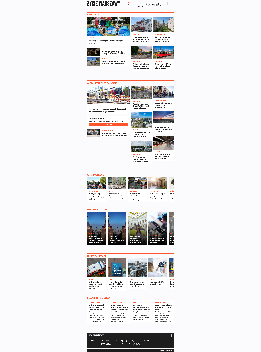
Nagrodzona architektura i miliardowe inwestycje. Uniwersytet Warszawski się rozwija (116, 240)
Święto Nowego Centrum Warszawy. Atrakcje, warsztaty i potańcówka (163, 39)
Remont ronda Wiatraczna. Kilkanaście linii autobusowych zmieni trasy (141, 134)
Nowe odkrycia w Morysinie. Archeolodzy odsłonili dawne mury (117, 196)
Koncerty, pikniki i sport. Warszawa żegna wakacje (106, 41)
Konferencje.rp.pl (126, 343)
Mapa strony (147, 338)
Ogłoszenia (116, 340)
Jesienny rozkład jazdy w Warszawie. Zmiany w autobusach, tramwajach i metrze (141, 66)
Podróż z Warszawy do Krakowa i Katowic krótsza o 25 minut (163, 130)
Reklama (116, 338)
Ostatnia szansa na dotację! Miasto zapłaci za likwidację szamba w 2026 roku (119, 307)
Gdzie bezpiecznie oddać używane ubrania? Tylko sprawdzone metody (97, 307)
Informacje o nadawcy (106, 343)
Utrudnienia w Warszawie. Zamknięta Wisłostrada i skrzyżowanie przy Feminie (141, 106)
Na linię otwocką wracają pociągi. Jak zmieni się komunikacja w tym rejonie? (107, 110)
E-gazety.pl (135, 340)
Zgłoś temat (108, 124)
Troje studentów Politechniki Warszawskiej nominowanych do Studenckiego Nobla (136, 240)
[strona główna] (103, 3)
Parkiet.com (125, 340)
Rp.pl (123, 338)
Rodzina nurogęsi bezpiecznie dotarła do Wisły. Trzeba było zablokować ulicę (114, 134)
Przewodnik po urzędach (99, 298)
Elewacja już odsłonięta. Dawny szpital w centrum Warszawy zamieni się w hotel (141, 39)
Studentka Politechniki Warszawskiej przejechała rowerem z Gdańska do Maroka (114, 63)
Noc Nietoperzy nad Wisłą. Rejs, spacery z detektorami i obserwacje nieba (113, 53)
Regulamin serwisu (105, 341)
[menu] (172, 3)
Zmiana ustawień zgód (106, 340)
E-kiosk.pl (135, 338)
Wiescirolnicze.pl (126, 341)
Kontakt (92, 340)
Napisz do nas (94, 341)
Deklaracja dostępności (106, 344)
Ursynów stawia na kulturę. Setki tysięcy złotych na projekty (163, 307)
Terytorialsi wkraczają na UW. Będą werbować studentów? (157, 240)
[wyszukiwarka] (168, 3)
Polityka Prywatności (105, 338)
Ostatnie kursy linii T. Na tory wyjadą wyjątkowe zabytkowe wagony (163, 66)
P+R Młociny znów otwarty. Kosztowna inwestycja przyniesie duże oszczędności (140, 159)
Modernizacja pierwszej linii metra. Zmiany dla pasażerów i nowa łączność (162, 156)
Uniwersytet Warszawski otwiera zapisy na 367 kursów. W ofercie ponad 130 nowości (96, 240)
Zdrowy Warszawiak (96, 256)
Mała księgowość (137, 343)
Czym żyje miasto (95, 175)
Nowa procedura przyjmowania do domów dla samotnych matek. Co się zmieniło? (141, 307)
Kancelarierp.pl (136, 344)
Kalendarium (147, 340)
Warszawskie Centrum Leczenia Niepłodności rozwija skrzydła (137, 284)
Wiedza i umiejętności (97, 209)
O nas (92, 338)
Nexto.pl (135, 341)
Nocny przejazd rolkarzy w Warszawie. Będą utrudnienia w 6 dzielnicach (163, 105)
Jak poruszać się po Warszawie (102, 83)
